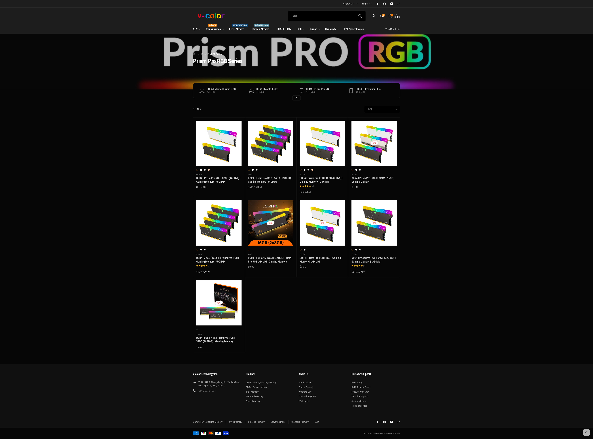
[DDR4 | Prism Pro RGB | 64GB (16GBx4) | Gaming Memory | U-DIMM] (270, 160)
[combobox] (327, 16)
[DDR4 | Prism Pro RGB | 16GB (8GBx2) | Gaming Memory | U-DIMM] (322, 160)
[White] (201, 170)
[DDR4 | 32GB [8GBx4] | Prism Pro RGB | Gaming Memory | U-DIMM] (219, 239)
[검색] (360, 16)
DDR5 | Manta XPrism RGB (221, 89)
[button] (394, 16)
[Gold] (209, 170)
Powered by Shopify (393, 433)
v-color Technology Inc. (378, 433)
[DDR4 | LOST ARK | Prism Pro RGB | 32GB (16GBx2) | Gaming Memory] (219, 319)
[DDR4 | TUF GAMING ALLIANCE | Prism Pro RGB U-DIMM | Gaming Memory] (270, 239)
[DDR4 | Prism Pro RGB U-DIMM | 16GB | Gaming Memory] (374, 160)
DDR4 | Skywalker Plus (368, 89)
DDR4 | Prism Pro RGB (318, 89)
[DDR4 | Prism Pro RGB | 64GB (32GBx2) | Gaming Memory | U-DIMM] (374, 239)
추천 (370, 109)
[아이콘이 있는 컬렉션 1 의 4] (296, 98)
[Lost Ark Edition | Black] (197, 329)
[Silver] (205, 170)
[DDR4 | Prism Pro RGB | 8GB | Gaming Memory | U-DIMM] (322, 239)
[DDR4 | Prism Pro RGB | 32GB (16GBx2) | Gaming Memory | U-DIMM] (219, 160)
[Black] (197, 170)
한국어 (365, 3)
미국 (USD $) (348, 3)
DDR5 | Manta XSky (267, 89)
